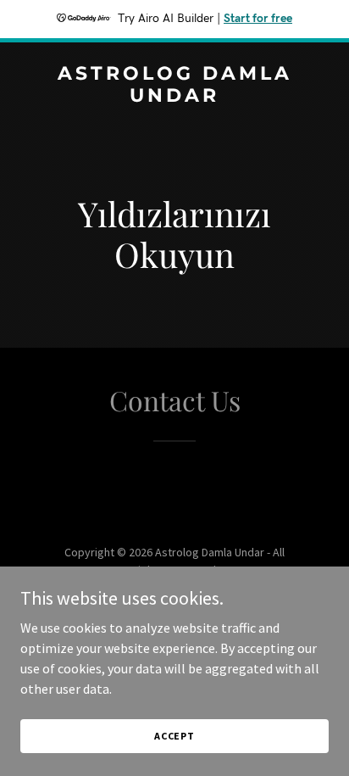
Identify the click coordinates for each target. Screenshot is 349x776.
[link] (174, 96)
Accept (174, 735)
